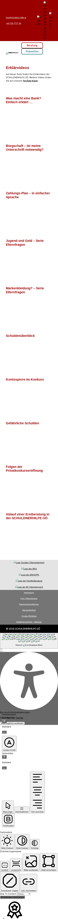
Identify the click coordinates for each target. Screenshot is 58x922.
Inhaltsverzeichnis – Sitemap (29, 622)
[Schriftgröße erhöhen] (4, 721)
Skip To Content (8, 894)
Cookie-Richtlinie (29, 616)
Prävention (32, 51)
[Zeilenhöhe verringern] (4, 767)
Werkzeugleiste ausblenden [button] (12, 723)
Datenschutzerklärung (29, 604)
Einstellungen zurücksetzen (12, 897)
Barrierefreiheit (29, 610)
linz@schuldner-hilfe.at (16, 17)
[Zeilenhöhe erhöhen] (4, 757)
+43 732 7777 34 (13, 23)
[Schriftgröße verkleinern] (4, 732)
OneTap (19, 718)
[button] (1, 650)
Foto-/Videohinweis (28, 598)
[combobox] (29, 641)
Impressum (29, 592)
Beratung (32, 45)
